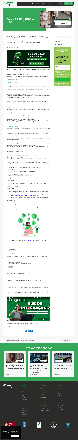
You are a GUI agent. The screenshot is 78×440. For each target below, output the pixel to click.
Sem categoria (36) (58, 44)
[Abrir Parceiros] (52, 3)
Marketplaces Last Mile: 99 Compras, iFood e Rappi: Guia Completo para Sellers (15, 367)
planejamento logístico (29, 240)
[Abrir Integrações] (30, 3)
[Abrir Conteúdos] (40, 3)
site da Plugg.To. (34, 326)
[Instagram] (67, 435)
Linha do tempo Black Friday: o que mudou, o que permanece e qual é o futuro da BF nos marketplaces (38, 368)
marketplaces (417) (58, 41)
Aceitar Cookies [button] (15, 435)
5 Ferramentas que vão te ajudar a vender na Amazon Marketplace (62, 367)
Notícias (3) (57, 42)
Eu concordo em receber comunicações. (61, 72)
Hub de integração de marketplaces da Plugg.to (17, 282)
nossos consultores (24, 326)
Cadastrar (62, 80)
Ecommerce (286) (58, 39)
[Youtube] (74, 435)
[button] (26, 331)
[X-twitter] (69, 435)
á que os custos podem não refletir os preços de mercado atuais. (26, 195)
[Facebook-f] (64, 435)
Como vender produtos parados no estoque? (21, 276)
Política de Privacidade (61, 76)
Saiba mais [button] (16, 432)
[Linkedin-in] (71, 435)
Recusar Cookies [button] (7, 435)
